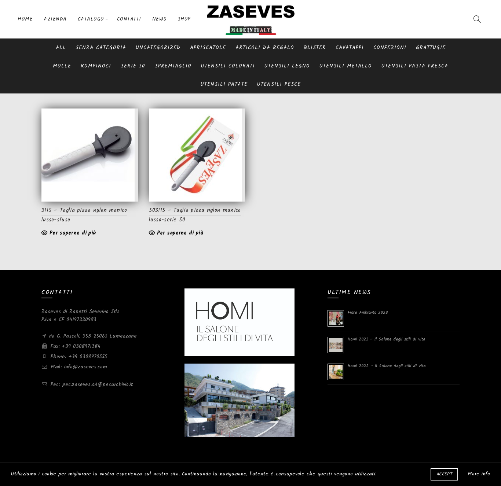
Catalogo (91, 19)
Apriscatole (208, 48)
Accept (444, 474)
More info (479, 474)
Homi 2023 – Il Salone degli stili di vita (386, 339)
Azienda (55, 19)
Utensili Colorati (228, 66)
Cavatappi (350, 48)
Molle (62, 66)
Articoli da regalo (264, 48)
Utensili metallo (345, 66)
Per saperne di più (73, 233)
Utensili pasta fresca (414, 66)
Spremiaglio (173, 66)
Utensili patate (224, 84)
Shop (184, 19)
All (61, 48)
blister (315, 48)
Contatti (129, 19)
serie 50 (133, 66)
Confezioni (389, 48)
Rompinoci (96, 66)
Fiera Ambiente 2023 (368, 312)
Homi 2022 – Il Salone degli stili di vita (387, 365)
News (159, 19)
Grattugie (431, 48)
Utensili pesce (279, 84)
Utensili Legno (287, 66)
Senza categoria (101, 48)
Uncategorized (158, 48)
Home (25, 19)
